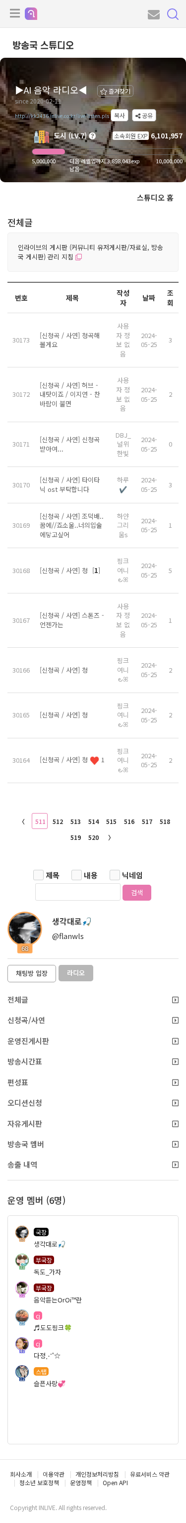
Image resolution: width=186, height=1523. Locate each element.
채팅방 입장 (32, 973)
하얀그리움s (123, 525)
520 (93, 837)
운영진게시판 (28, 1041)
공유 (146, 115)
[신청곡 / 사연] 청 (65, 570)
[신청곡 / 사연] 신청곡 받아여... (70, 444)
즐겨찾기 (118, 91)
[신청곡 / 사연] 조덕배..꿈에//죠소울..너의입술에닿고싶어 (72, 525)
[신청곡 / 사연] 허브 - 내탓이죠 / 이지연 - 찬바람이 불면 (70, 394)
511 (40, 821)
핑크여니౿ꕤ (123, 570)
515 (111, 821)
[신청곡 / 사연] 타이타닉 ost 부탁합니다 (70, 484)
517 (147, 821)
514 (93, 821)
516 (129, 821)
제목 (53, 875)
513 (75, 821)
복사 (119, 115)
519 (75, 837)
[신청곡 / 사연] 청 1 (72, 759)
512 (58, 821)
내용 (91, 875)
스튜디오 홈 (155, 197)
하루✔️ (123, 484)
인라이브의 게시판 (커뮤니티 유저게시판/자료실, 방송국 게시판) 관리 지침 (90, 251)
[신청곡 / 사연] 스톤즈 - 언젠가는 (72, 619)
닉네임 (132, 875)
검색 (137, 892)
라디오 (76, 972)
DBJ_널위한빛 (123, 444)
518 (165, 821)
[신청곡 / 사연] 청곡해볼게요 (70, 340)
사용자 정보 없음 (123, 339)
